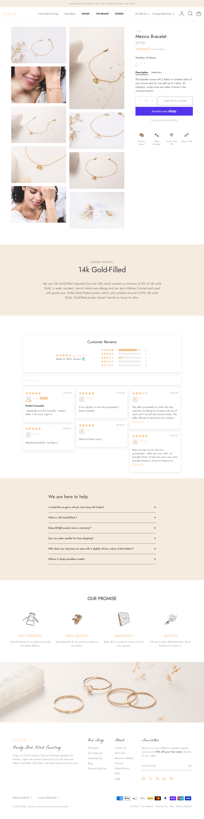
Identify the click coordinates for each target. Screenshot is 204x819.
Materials (156, 72)
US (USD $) (140, 13)
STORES (119, 13)
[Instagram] (150, 778)
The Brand (93, 748)
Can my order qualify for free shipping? (70, 538)
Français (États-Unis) (162, 13)
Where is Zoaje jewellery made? (66, 559)
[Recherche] (190, 13)
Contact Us (120, 748)
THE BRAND (102, 13)
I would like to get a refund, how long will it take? (76, 507)
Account (119, 763)
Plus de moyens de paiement (164, 120)
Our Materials (95, 753)
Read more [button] (138, 421)
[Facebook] (143, 778)
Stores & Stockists (97, 768)
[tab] (143, 72)
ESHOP (86, 13)
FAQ (117, 773)
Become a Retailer (124, 758)
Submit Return (122, 768)
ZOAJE (23, 806)
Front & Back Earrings (48, 13)
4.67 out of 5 (80, 355)
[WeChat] (171, 778)
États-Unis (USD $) (21, 797)
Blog (90, 763)
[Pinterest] (157, 778)
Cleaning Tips (95, 758)
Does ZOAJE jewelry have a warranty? (69, 528)
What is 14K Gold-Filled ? (62, 517)
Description (141, 72)
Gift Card (120, 753)
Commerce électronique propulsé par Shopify (48, 806)
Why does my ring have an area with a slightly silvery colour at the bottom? (91, 548)
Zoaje (138, 31)
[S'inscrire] (189, 765)
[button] (107, 350)
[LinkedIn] (164, 778)
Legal (117, 778)
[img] (33, 393)
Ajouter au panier (175, 100)
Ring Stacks (70, 13)
